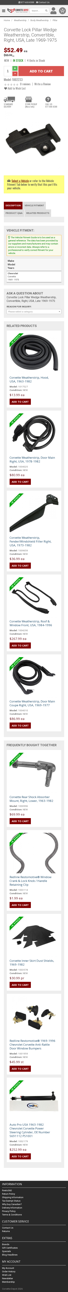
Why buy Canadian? (12, 1204)
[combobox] (34, 311)
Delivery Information (12, 1207)
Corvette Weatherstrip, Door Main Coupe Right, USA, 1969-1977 (32, 703)
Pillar (55, 20)
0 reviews (25, 84)
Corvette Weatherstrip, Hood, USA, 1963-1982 (29, 379)
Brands (5, 1244)
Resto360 (7, 1190)
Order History (8, 1271)
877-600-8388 (27, 2)
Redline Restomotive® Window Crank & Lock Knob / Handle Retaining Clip (30, 881)
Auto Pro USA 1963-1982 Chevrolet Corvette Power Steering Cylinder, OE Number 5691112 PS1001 (30, 1130)
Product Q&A (14, 213)
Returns (6, 1231)
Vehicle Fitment (34, 205)
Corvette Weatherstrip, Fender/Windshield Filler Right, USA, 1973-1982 (30, 541)
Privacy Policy (9, 1211)
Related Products (37, 213)
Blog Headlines (9, 1254)
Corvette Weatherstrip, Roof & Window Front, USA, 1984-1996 (31, 623)
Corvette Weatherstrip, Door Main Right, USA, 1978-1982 (32, 459)
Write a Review (42, 84)
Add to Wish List (16, 88)
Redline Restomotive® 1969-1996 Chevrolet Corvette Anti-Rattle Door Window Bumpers (32, 1044)
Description (13, 205)
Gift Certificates (10, 1248)
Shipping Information (12, 1197)
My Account (8, 1268)
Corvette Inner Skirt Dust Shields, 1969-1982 (32, 962)
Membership (8, 1282)
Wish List (6, 1275)
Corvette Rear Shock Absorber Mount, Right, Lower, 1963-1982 (31, 799)
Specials (6, 1251)
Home (7, 20)
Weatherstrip (20, 20)
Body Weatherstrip (40, 20)
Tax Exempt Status (11, 1201)
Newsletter (7, 1278)
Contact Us (44, 2)
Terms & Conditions (12, 1214)
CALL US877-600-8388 (51, 105)
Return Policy (8, 1194)
